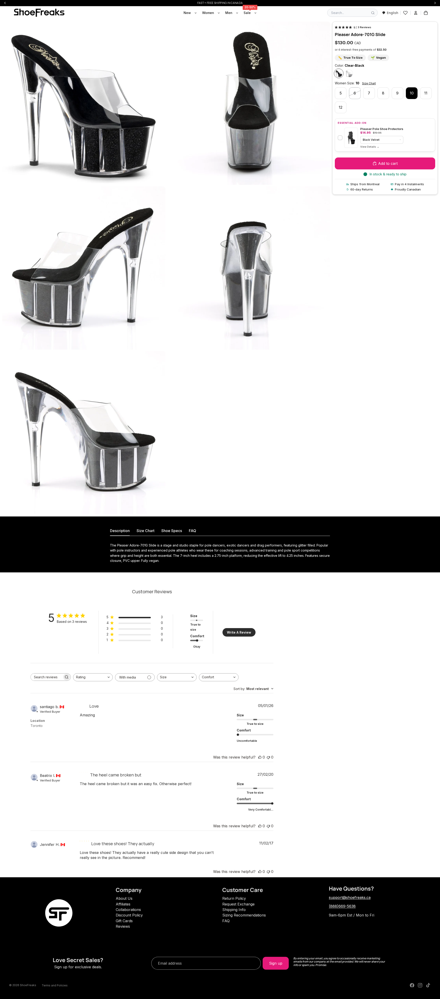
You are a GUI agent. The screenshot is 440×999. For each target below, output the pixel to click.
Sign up (275, 963)
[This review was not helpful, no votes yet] (268, 757)
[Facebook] (412, 985)
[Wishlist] (405, 13)
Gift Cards (124, 921)
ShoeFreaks (28, 985)
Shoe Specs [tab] (171, 530)
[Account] (416, 13)
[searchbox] (46, 677)
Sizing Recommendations (244, 915)
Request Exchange (238, 904)
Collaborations (128, 909)
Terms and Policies (55, 985)
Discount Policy (129, 915)
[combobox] (390, 12)
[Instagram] (420, 985)
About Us (124, 898)
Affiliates (123, 904)
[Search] (373, 13)
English (392, 13)
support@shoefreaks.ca (350, 897)
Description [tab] (120, 530)
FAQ (226, 921)
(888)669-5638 (342, 906)
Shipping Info (234, 909)
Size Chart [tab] (145, 530)
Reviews (123, 926)
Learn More (369, 147)
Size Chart (369, 83)
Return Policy (234, 898)
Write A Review (239, 632)
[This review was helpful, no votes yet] (259, 757)
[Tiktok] (428, 985)
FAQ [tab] (192, 530)
